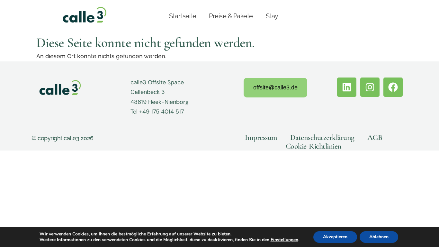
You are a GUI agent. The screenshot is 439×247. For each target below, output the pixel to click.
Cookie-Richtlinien (314, 146)
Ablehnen (379, 237)
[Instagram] (370, 87)
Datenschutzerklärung (322, 137)
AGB (374, 137)
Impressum (261, 137)
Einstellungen (284, 240)
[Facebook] (393, 87)
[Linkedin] (346, 87)
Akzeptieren (335, 237)
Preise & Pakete (231, 16)
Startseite (182, 16)
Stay (272, 16)
